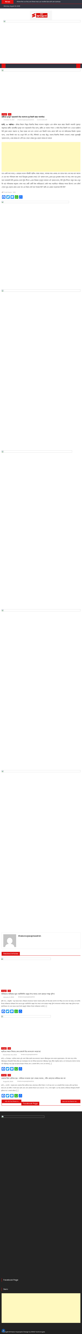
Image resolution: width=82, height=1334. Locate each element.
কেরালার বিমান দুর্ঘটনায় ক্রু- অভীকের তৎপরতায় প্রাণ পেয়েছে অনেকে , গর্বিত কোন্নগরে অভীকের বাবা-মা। (33, 1078)
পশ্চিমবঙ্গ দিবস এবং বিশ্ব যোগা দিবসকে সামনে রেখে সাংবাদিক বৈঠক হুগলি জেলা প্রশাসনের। (38, 2)
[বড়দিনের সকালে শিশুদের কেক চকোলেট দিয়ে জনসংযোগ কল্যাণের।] (40, 1030)
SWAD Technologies (38, 1332)
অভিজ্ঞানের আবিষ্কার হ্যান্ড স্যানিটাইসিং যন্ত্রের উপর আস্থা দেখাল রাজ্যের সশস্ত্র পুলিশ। (27, 994)
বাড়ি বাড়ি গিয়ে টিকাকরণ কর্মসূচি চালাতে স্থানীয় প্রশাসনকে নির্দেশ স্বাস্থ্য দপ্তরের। (13, 1101)
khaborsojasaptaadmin (25, 120)
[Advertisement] (41, 47)
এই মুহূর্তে (4, 114)
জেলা (10, 114)
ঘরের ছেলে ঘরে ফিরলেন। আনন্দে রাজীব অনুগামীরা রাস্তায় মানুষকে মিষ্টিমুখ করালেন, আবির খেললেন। (71, 1101)
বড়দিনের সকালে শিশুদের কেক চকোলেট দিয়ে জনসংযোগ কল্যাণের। (20, 1051)
